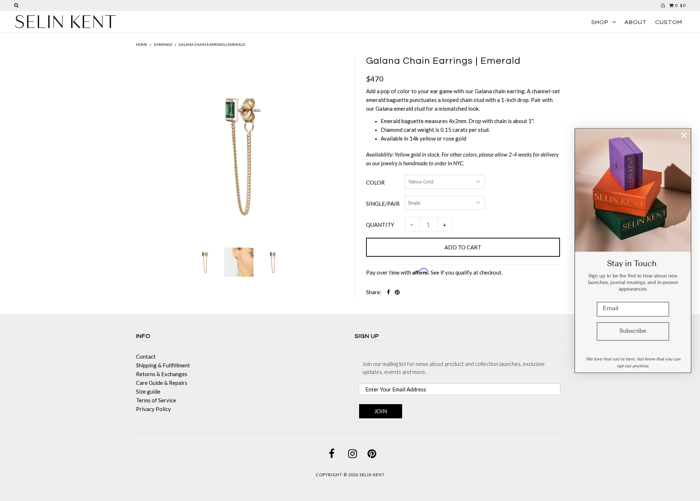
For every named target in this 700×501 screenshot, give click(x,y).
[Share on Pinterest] (397, 292)
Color (375, 182)
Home (141, 44)
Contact (146, 356)
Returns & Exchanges (161, 374)
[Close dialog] (684, 135)
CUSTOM (668, 22)
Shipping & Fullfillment (163, 365)
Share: (373, 292)
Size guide (148, 391)
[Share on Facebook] (388, 292)
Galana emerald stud (400, 108)
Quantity (380, 224)
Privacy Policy (153, 409)
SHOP (599, 22)
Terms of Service (156, 400)
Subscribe (632, 331)
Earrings (163, 44)
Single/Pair (383, 203)
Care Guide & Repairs (161, 382)
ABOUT (636, 22)
